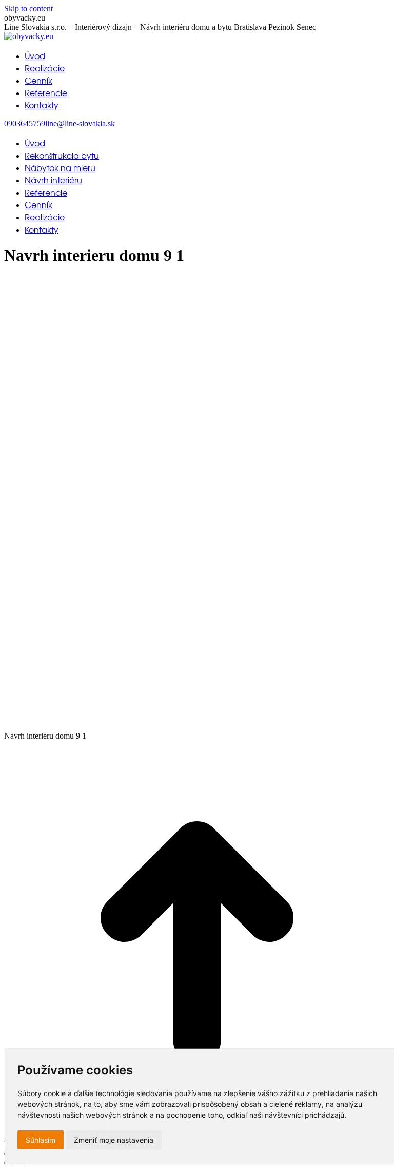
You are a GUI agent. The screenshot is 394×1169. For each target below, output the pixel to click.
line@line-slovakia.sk (80, 123)
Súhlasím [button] (40, 1140)
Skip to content (28, 8)
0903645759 (24, 123)
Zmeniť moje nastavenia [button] (113, 1140)
